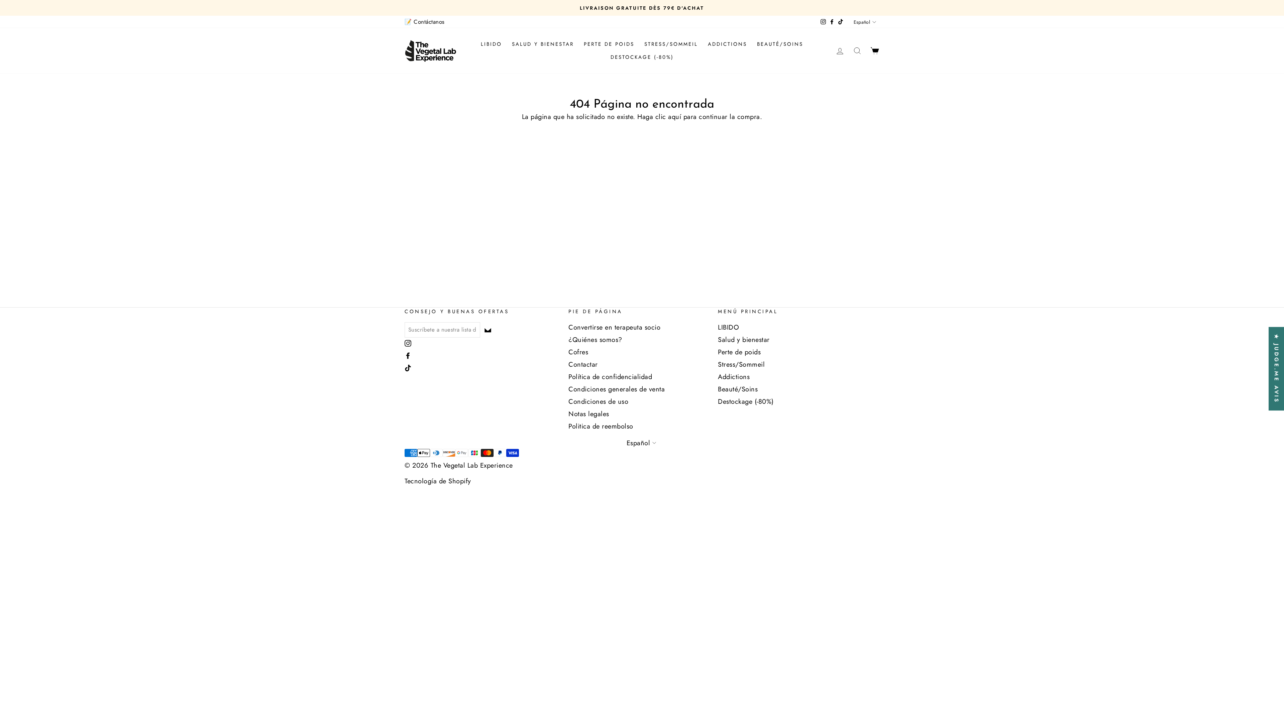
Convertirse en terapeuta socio (614, 327)
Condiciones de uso (598, 401)
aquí (674, 117)
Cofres (578, 352)
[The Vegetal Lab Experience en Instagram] (408, 343)
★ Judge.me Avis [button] (1276, 368)
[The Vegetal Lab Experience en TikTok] (408, 367)
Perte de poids (609, 44)
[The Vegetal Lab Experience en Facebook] (408, 355)
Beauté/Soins (780, 44)
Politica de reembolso (600, 426)
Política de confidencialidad (610, 377)
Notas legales (588, 414)
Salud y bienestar (543, 44)
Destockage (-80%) (642, 57)
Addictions (727, 44)
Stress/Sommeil (671, 44)
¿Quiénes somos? (595, 340)
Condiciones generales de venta (616, 389)
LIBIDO (491, 44)
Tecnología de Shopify (438, 481)
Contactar (583, 364)
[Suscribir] (488, 329)
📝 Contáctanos (425, 22)
